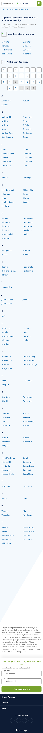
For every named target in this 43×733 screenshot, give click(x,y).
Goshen (5, 254)
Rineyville (6, 446)
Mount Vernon (29, 360)
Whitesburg (6, 543)
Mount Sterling (29, 356)
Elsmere (26, 194)
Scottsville (6, 466)
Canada (5, 157)
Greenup (26, 254)
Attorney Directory (12, 9)
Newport (5, 385)
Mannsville (6, 356)
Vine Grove (27, 515)
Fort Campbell (7, 234)
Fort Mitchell (7, 50)
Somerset (27, 470)
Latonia (5, 332)
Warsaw (5, 531)
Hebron (5, 267)
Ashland (5, 105)
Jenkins (26, 299)
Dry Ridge (27, 178)
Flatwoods (6, 226)
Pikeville (26, 417)
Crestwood (27, 157)
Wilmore (26, 535)
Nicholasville (28, 381)
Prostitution (24, 9)
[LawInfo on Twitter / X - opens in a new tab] (18, 720)
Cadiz (4, 149)
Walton (5, 527)
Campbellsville (8, 153)
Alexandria (6, 101)
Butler (25, 137)
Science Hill (6, 462)
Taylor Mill (6, 486)
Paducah (5, 413)
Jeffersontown (7, 299)
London (26, 332)
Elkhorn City (28, 190)
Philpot (26, 413)
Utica (25, 499)
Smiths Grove (28, 466)
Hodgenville (28, 267)
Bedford (5, 121)
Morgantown (7, 368)
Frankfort (26, 234)
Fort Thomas (28, 222)
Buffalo (26, 125)
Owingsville (27, 401)
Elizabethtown (8, 202)
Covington (6, 42)
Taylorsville (27, 486)
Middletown (7, 360)
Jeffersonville (7, 303)
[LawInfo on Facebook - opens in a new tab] (12, 720)
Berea (4, 129)
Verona (5, 511)
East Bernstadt (8, 190)
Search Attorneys (22, 689)
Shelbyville (6, 470)
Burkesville (27, 129)
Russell (26, 438)
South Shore (28, 474)
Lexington (27, 42)
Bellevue (5, 125)
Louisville (27, 46)
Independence (8, 287)
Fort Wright (27, 226)
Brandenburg (7, 137)
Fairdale (5, 218)
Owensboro (27, 50)
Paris (4, 421)
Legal (4, 708)
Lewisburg (6, 344)
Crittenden (27, 161)
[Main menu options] (8, 3)
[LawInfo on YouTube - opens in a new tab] (24, 720)
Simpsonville (28, 462)
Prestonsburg (28, 421)
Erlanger (26, 198)
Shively (26, 458)
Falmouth (6, 222)
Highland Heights (9, 271)
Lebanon (5, 340)
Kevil (4, 316)
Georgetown (7, 251)
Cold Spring (6, 165)
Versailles (6, 515)
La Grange (6, 328)
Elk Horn (5, 206)
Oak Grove (6, 397)
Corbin (25, 149)
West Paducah (8, 535)
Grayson (26, 251)
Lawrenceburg (8, 336)
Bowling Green (8, 133)
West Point (6, 539)
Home (3, 9)
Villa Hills (26, 511)
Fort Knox (6, 238)
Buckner (26, 121)
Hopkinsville (7, 54)
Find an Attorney (8, 697)
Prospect (26, 425)
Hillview (5, 275)
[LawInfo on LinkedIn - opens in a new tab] (30, 720)
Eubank (26, 202)
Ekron (4, 198)
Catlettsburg (7, 161)
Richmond (27, 54)
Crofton (26, 165)
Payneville (6, 425)
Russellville (27, 442)
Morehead (6, 364)
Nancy (4, 381)
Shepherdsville (8, 474)
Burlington (27, 133)
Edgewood (6, 194)
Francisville (27, 230)
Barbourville (7, 117)
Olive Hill (5, 401)
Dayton (5, 178)
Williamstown (28, 531)
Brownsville (27, 117)
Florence (5, 46)
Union (4, 499)
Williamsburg (28, 527)
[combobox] (22, 673)
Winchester (27, 539)
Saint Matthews (8, 458)
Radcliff (5, 438)
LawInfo (5, 703)
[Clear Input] (39, 673)
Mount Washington (31, 364)
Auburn (26, 101)
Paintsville (6, 417)
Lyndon (26, 340)
